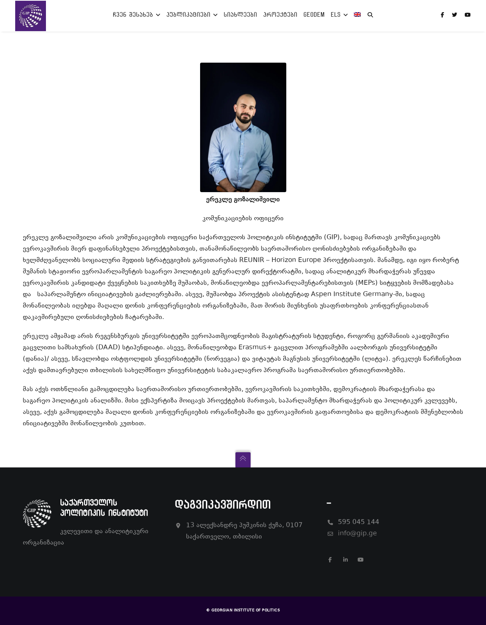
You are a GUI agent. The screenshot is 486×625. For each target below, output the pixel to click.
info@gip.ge (357, 534)
